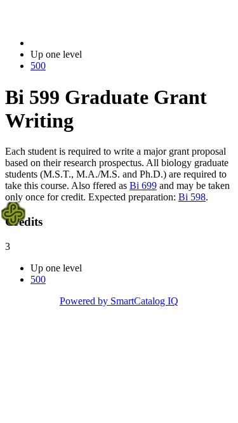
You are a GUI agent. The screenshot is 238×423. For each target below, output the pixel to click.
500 (38, 65)
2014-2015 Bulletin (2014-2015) (95, 42)
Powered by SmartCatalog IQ (119, 301)
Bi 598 (192, 197)
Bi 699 (143, 185)
